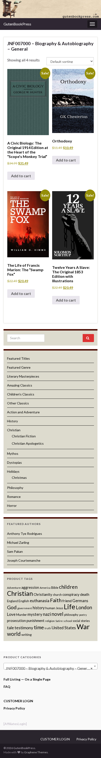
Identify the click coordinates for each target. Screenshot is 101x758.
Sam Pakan (15, 551)
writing (26, 635)
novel (57, 614)
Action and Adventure (23, 412)
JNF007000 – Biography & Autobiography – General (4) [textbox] (51, 668)
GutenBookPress (17, 24)
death (84, 594)
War (83, 626)
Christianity (43, 594)
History (12, 421)
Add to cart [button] (21, 175)
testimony (24, 627)
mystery (34, 614)
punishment (35, 620)
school (67, 621)
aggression (30, 587)
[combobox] (50, 666)
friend (67, 601)
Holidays (13, 471)
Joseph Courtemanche (23, 560)
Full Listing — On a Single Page (27, 679)
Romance (14, 497)
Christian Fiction (24, 436)
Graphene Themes (36, 752)
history (39, 607)
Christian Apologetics (28, 443)
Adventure (14, 587)
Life (69, 607)
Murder (21, 615)
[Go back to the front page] (50, 9)
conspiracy (70, 594)
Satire (59, 620)
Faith (56, 600)
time (39, 627)
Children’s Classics (20, 394)
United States (64, 627)
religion (50, 621)
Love (11, 614)
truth (48, 628)
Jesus (59, 608)
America (45, 587)
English (24, 601)
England (12, 601)
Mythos (12, 454)
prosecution (16, 620)
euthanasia (39, 600)
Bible (54, 587)
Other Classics (18, 403)
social (76, 621)
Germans (80, 600)
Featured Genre (19, 367)
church (57, 595)
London (84, 607)
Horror (12, 506)
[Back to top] (90, 747)
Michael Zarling (18, 542)
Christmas (19, 478)
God (12, 607)
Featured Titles (18, 358)
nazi (47, 614)
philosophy (71, 615)
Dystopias (14, 462)
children (68, 587)
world (14, 634)
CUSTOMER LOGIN (18, 701)
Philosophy (15, 488)
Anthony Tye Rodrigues (24, 534)
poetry (83, 614)
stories (85, 621)
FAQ (7, 687)
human (50, 608)
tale (10, 627)
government (24, 608)
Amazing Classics (19, 385)
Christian (13, 430)
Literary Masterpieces (23, 376)
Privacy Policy (14, 708)
